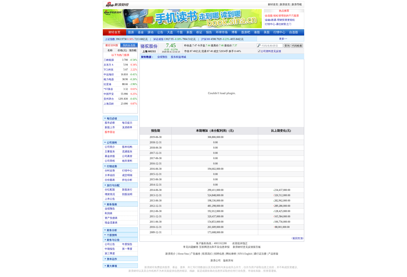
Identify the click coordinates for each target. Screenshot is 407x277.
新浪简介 (170, 253)
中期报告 (110, 248)
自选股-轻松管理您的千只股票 (282, 15)
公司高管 (127, 156)
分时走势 (110, 170)
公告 (160, 32)
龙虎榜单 (127, 127)
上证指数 (110, 39)
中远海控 (109, 74)
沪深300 (205, 39)
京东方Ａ (109, 64)
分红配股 (110, 189)
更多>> (281, 38)
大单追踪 (110, 175)
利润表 (108, 213)
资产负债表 (111, 217)
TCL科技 (108, 69)
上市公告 (110, 198)
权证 (199, 32)
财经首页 (273, 4)
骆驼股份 (149, 46)
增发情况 (110, 194)
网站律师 (231, 253)
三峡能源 (109, 59)
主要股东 (110, 151)
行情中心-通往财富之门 (278, 24)
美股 (267, 32)
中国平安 (109, 93)
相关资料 (127, 160)
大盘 (170, 32)
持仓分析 (127, 179)
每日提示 (127, 122)
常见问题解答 (190, 246)
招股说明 (127, 194)
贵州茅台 (109, 98)
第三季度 (110, 253)
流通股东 (127, 151)
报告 (209, 32)
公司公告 (110, 244)
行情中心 (279, 32)
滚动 (150, 32)
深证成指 (158, 39)
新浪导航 (297, 4)
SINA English (245, 253)
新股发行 (127, 189)
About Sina (183, 253)
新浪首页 (285, 4)
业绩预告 (110, 208)
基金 (141, 32)
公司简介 (110, 146)
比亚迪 (107, 84)
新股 (189, 32)
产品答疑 (273, 253)
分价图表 (110, 179)
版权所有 (228, 260)
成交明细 (127, 175)
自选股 (293, 32)
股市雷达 (110, 132)
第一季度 (127, 248)
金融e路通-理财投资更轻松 (280, 19)
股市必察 (110, 122)
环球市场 (222, 32)
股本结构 (127, 146)
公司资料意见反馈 (271, 51)
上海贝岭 (109, 103)
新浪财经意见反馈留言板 (247, 246)
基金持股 (110, 156)
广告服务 (195, 253)
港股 (257, 32)
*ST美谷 (108, 89)
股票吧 (245, 32)
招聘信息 (219, 253)
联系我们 (207, 253)
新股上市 (110, 127)
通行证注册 (260, 253)
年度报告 (127, 244)
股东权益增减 (178, 56)
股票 (131, 32)
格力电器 (109, 79)
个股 (180, 32)
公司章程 (110, 160)
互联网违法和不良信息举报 (214, 246)
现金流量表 (111, 222)
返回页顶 (298, 238)
